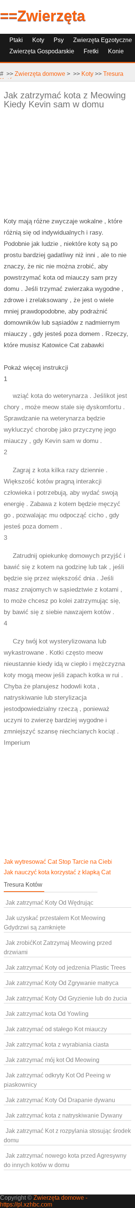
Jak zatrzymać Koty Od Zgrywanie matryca (62, 983)
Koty (38, 40)
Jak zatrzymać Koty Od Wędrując (49, 902)
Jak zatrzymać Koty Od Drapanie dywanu (60, 1100)
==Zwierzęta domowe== (42, 24)
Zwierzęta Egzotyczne (102, 40)
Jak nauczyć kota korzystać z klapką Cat (58, 872)
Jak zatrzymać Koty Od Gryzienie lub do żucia (66, 998)
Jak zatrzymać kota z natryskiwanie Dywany (64, 1115)
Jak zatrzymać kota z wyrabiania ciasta (57, 1044)
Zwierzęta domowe (40, 74)
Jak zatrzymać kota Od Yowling (47, 1014)
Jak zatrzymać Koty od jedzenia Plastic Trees (66, 967)
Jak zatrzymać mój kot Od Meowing (52, 1060)
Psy (59, 40)
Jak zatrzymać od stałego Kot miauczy (56, 1029)
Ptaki (16, 40)
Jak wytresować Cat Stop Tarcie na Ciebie (60, 862)
